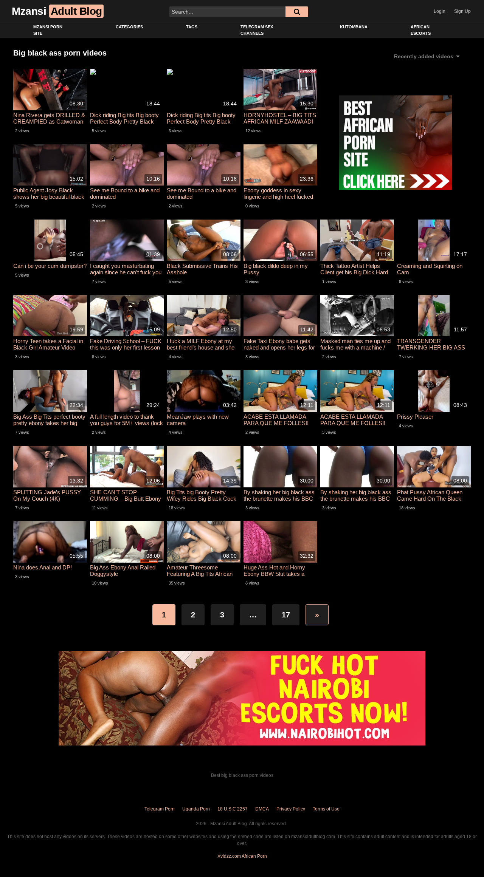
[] (296, 11)
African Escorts (421, 30)
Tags (191, 27)
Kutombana (354, 27)
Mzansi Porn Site (47, 30)
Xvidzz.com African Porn (242, 856)
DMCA (262, 809)
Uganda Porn (196, 809)
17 (286, 615)
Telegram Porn (159, 809)
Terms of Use (326, 809)
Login (439, 11)
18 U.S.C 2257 (232, 809)
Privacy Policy (290, 809)
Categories (129, 27)
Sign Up (462, 11)
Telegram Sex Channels (256, 30)
